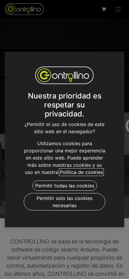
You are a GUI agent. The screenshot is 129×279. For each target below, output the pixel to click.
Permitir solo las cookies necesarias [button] (64, 201)
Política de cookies (81, 172)
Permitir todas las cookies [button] (64, 186)
